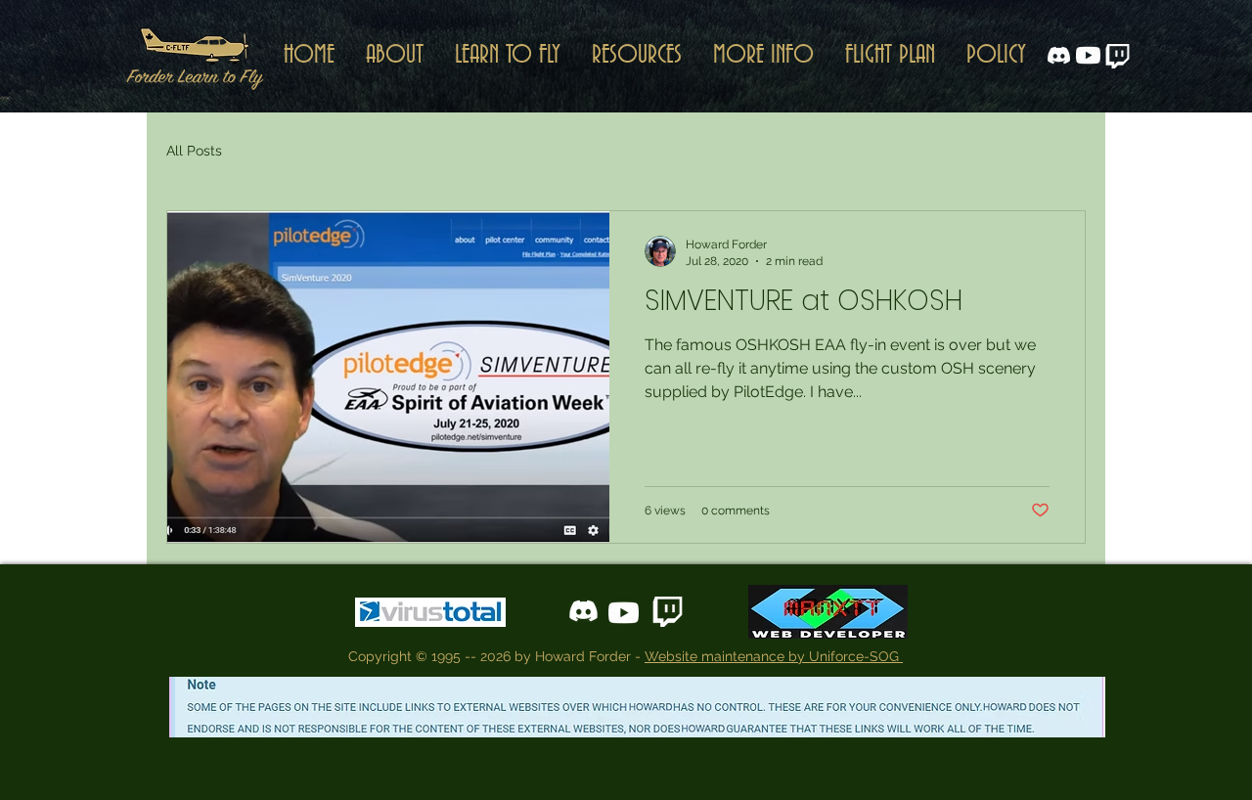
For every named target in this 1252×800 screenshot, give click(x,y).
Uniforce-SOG (856, 656)
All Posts (194, 150)
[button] (636, 55)
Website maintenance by (727, 656)
